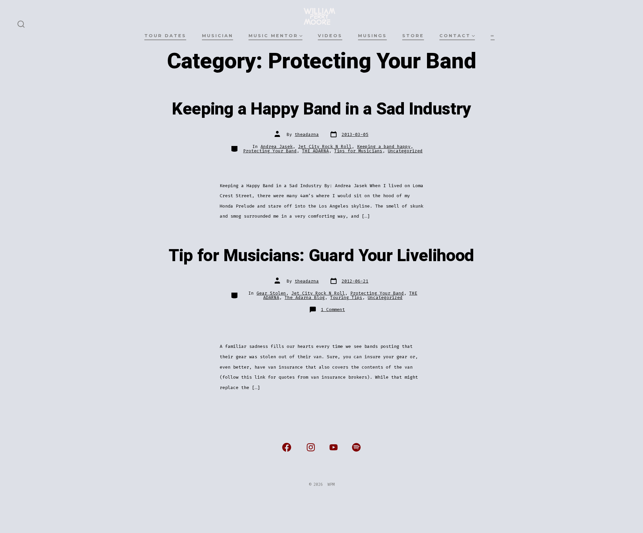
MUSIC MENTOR (273, 35)
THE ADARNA (315, 151)
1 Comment (333, 309)
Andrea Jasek (277, 146)
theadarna (307, 134)
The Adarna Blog (305, 297)
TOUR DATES (165, 35)
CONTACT (455, 35)
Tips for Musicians (358, 151)
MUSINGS (372, 35)
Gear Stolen (271, 293)
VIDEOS (330, 35)
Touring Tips (346, 297)
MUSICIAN (217, 35)
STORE (413, 35)
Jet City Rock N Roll (325, 146)
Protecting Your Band (270, 151)
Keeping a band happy (384, 146)
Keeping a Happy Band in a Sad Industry (321, 109)
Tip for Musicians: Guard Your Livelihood (321, 255)
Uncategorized (405, 151)
